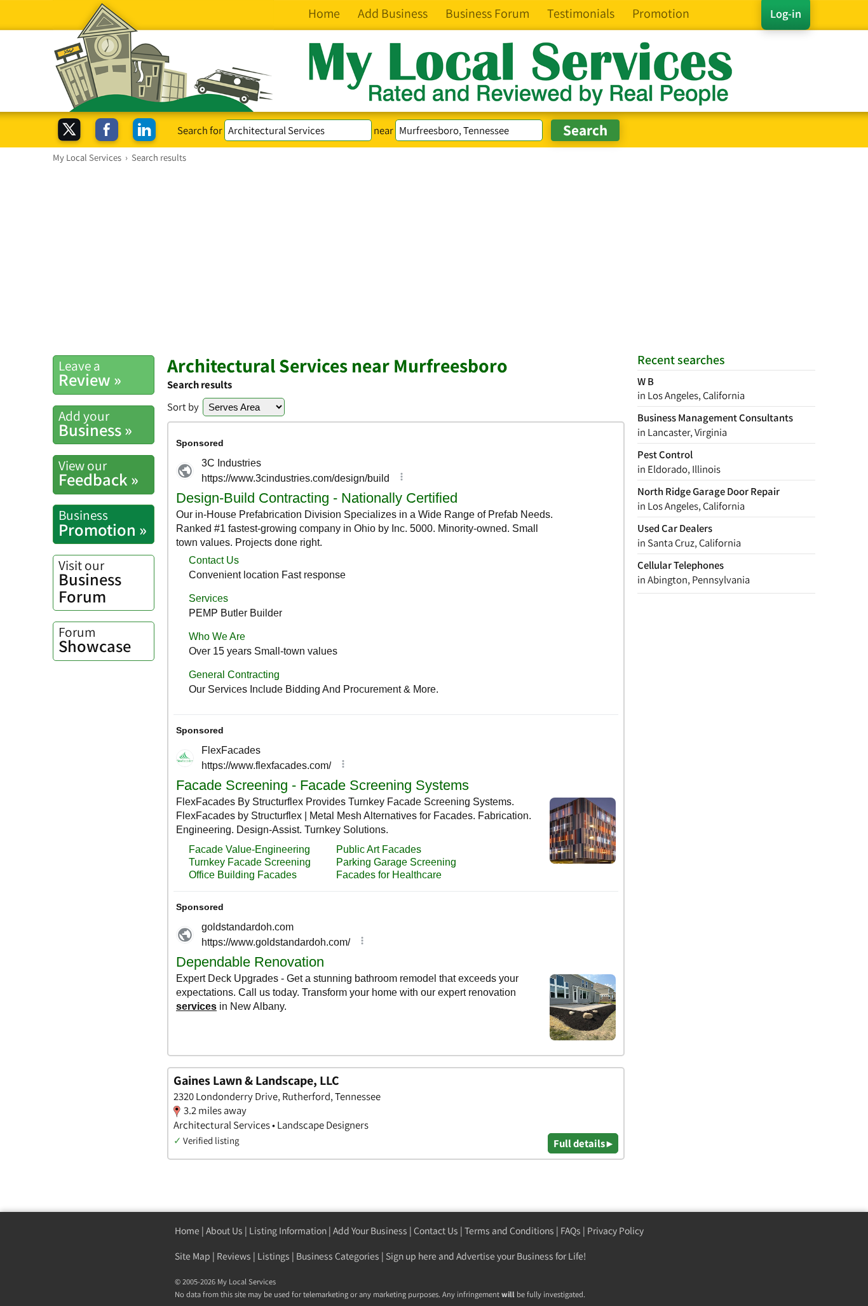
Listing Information (288, 1231)
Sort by (183, 407)
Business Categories (337, 1256)
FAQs (570, 1231)
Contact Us (436, 1231)
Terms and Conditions (509, 1231)
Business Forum (89, 582)
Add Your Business (370, 1231)
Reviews (234, 1256)
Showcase (94, 640)
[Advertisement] (434, 259)
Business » (95, 424)
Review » (89, 374)
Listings (273, 1256)
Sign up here (411, 1256)
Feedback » (98, 473)
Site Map (192, 1256)
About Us (224, 1231)
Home (187, 1231)
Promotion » (102, 523)
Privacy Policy (615, 1231)
